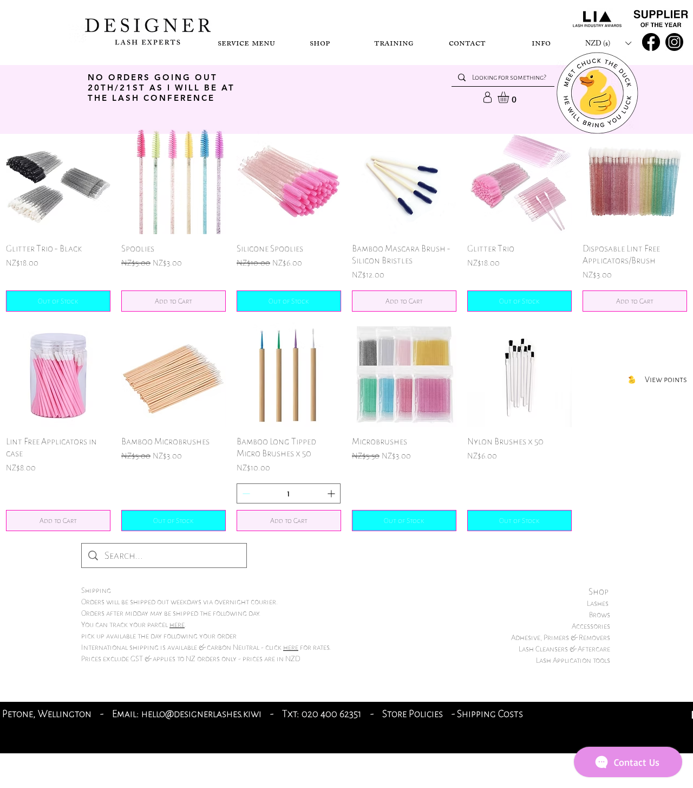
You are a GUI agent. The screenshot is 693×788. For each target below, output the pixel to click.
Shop (599, 591)
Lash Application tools (573, 660)
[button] (246, 42)
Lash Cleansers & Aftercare (564, 649)
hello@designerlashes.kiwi (201, 713)
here (177, 624)
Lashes (598, 603)
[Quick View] (58, 182)
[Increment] (332, 493)
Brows (599, 615)
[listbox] (608, 43)
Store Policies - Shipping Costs (453, 713)
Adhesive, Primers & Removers (560, 637)
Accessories (591, 626)
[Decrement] (245, 493)
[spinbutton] (288, 493)
